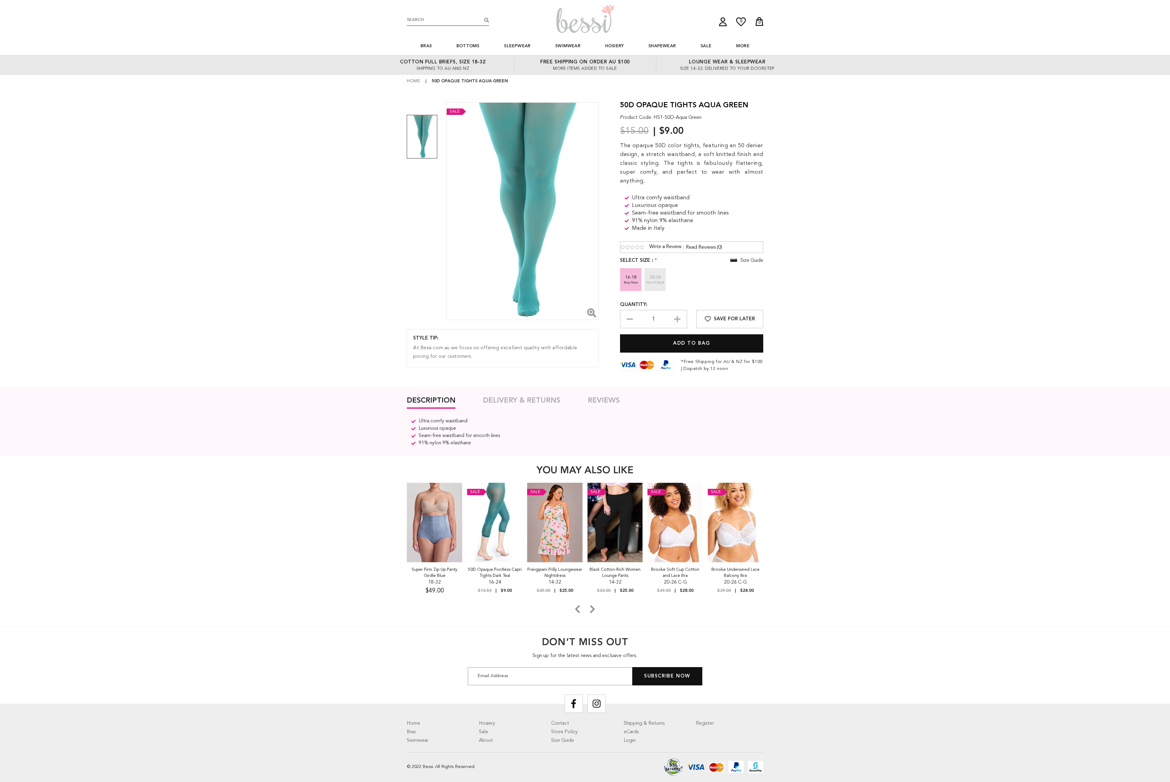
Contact (560, 723)
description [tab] (431, 400)
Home (413, 81)
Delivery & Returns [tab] (521, 400)
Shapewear (662, 46)
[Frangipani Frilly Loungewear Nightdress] (555, 522)
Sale (705, 46)
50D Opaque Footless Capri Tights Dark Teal (495, 572)
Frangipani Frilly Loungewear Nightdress (554, 572)
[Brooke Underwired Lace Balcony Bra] (736, 522)
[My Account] (723, 21)
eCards (631, 732)
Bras (426, 46)
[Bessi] (585, 18)
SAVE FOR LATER (734, 319)
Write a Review (665, 246)
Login (630, 740)
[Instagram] (596, 704)
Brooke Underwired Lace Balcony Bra (735, 572)
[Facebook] (574, 704)
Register (705, 723)
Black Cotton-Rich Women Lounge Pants (615, 572)
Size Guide (562, 740)
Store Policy (564, 732)
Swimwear (567, 46)
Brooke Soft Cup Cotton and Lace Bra (675, 572)
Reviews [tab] (604, 400)
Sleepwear (517, 46)
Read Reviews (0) (704, 247)
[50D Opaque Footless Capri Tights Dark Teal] (495, 522)
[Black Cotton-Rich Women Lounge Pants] (615, 522)
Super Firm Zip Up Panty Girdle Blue (434, 572)
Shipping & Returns (644, 723)
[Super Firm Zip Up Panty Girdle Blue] (435, 522)
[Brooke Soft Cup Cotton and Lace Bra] (675, 522)
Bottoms (467, 46)
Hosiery (614, 46)
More (743, 46)
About (486, 740)
